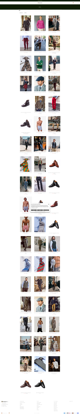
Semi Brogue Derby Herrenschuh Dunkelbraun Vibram (25, 132)
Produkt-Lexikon (55, 402)
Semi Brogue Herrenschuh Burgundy (26, 392)
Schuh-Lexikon (55, 406)
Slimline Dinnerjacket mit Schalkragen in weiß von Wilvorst (54, 372)
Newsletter (38, 407)
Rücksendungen (38, 403)
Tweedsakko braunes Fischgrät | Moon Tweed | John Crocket (40, 173)
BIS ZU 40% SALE (40, 0)
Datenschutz (21, 404)
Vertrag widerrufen (22, 407)
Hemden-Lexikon (55, 405)
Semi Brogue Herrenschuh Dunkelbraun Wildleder (40, 213)
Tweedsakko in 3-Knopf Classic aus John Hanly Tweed (54, 352)
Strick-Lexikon (55, 408)
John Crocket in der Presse (22, 402)
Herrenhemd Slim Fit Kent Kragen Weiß (25, 272)
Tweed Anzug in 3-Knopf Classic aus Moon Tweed (25, 252)
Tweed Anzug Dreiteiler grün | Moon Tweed (40, 252)
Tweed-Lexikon (55, 403)
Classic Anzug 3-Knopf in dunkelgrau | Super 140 (26, 152)
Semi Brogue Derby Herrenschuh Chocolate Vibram (54, 173)
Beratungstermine (38, 406)
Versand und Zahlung (39, 402)
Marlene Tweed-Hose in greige (26, 372)
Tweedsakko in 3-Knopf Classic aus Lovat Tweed (40, 152)
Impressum (21, 403)
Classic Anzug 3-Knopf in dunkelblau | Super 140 (54, 72)
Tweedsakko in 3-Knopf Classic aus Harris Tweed (54, 92)
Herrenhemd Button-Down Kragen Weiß (40, 272)
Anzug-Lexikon (55, 404)
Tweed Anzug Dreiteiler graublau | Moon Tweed (40, 293)
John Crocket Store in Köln (39, 404)
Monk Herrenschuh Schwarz (40, 392)
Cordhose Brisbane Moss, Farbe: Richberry (54, 112)
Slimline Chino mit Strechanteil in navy (25, 352)
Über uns (38, 405)
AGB (20, 405)
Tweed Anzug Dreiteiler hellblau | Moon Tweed (25, 193)
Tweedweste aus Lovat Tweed (54, 152)
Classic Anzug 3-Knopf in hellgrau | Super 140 (54, 273)
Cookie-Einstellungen (22, 408)
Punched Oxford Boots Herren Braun (26, 112)
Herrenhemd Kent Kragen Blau (40, 372)
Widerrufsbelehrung (22, 406)
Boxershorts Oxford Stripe (40, 132)
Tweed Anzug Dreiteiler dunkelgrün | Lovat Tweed (40, 352)
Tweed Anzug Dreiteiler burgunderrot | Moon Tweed (54, 52)
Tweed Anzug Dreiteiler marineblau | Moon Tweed (26, 32)
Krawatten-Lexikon (56, 407)
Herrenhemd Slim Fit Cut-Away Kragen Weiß (26, 172)
